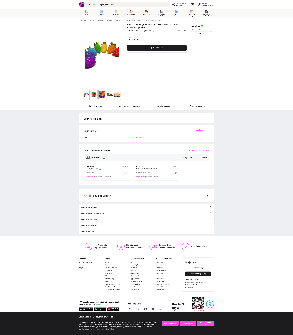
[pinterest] (161, 310)
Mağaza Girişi (198, 268)
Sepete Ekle (158, 48)
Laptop (158, 276)
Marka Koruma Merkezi (86, 262)
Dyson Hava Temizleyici (163, 284)
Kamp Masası (160, 290)
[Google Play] (100, 309)
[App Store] (86, 309)
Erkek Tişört (134, 287)
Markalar (82, 265)
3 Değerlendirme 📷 (147, 31)
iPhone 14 (133, 268)
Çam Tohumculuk (138, 137)
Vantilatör (159, 279)
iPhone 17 (159, 268)
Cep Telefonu (134, 290)
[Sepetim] (192, 4)
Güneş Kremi (160, 281)
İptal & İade (108, 270)
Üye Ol (204, 5)
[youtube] (153, 310)
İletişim (81, 268)
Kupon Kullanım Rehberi (112, 284)
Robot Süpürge (135, 265)
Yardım (107, 265)
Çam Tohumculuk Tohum (152, 20)
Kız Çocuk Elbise (161, 265)
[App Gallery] (113, 309)
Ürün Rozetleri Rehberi (112, 287)
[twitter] (137, 310)
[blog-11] (178, 309)
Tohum (139, 20)
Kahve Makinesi (161, 287)
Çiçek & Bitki (131, 20)
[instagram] (145, 310)
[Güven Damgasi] (210, 304)
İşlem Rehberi (109, 273)
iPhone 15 (159, 262)
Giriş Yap (211, 5)
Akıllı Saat (133, 270)
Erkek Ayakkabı (135, 284)
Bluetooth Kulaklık (136, 281)
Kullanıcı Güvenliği (110, 276)
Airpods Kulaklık (135, 273)
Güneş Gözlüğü (161, 270)
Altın (131, 262)
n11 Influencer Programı (112, 290)
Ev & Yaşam (92, 20)
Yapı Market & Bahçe (105, 20)
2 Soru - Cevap (195, 29)
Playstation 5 (134, 276)
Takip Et (201, 33)
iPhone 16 (159, 273)
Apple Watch (134, 279)
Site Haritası (108, 281)
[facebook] (130, 310)
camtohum (195, 26)
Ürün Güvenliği (109, 279)
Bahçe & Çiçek (119, 20)
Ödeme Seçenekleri (111, 268)
